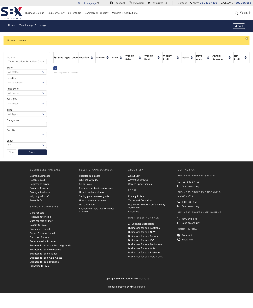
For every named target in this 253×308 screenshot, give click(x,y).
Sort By (11, 130)
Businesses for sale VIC (141, 240)
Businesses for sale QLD (141, 248)
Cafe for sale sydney (41, 220)
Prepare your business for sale (96, 188)
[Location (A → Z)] (92, 55)
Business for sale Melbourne (45, 249)
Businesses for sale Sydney (143, 236)
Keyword (11, 57)
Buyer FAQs (36, 200)
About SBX (134, 175)
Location (11, 78)
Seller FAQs (85, 184)
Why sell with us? (88, 179)
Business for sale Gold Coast (46, 257)
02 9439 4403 (208, 2)
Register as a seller (89, 175)
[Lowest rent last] (158, 59)
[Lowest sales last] (140, 59)
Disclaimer (134, 211)
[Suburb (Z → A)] (107, 59)
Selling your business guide (94, 196)
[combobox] (27, 124)
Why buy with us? (39, 196)
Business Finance (39, 188)
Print (240, 26)
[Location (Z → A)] (92, 59)
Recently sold (37, 179)
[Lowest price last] (121, 59)
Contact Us (186, 169)
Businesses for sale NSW (141, 231)
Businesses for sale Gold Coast (145, 256)
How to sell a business (91, 192)
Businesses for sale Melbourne (145, 244)
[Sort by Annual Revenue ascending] (230, 55)
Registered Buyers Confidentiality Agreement (146, 206)
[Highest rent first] (158, 55)
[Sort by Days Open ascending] (208, 55)
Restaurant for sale (40, 216)
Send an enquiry (190, 186)
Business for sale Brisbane (44, 261)
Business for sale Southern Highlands (50, 245)
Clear (11, 152)
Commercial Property (96, 12)
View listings (26, 25)
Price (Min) (13, 88)
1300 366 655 (242, 2)
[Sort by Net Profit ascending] (245, 55)
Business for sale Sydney (43, 253)
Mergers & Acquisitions (124, 12)
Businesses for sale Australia (144, 227)
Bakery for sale (38, 224)
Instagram (187, 239)
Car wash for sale (39, 237)
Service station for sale (42, 241)
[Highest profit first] (178, 55)
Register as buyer (39, 184)
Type (9, 109)
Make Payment (87, 204)
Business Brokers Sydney (196, 175)
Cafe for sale (37, 212)
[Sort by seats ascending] (192, 55)
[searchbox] (8, 124)
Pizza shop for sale (40, 229)
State (10, 67)
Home (11, 25)
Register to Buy (56, 12)
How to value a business (92, 200)
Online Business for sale (43, 233)
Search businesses (40, 175)
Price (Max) (13, 99)
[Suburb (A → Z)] (107, 55)
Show (10, 140)
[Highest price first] (121, 55)
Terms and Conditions (140, 200)
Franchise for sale (39, 265)
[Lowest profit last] (178, 59)
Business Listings (34, 12)
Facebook (187, 235)
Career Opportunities (140, 184)
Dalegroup (139, 286)
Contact (182, 2)
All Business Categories (141, 223)
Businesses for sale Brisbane (144, 252)
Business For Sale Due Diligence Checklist (96, 210)
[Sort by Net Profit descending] (245, 59)
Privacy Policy (136, 196)
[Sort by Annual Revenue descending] (230, 59)
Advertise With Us (138, 179)
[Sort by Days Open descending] (208, 59)
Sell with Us (74, 12)
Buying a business (40, 192)
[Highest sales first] (140, 55)
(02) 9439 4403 (190, 181)
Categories (13, 120)
